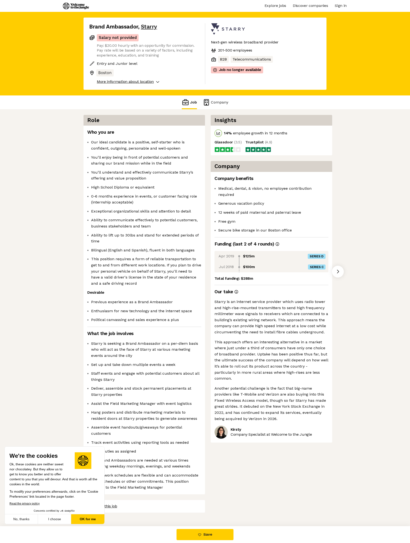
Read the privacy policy (24, 503)
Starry (149, 27)
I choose (54, 519)
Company (219, 102)
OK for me (88, 519)
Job (193, 102)
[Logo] (76, 6)
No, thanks (21, 519)
